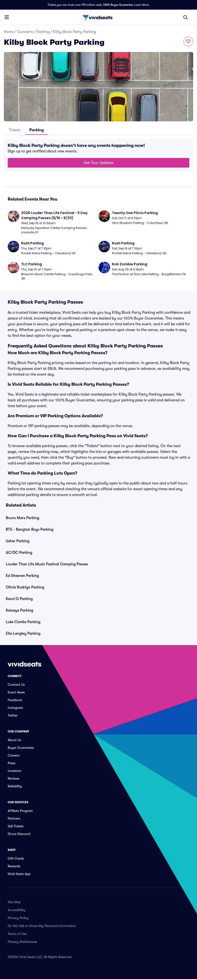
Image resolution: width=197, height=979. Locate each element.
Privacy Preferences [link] (22, 942)
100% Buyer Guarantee (118, 5)
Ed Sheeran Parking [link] (22, 576)
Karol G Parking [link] (19, 599)
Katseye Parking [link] (19, 610)
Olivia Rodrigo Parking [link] (25, 587)
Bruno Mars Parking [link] (22, 518)
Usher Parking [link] (17, 541)
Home (9, 32)
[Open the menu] (7, 17)
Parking (43, 32)
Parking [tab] (36, 130)
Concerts (25, 32)
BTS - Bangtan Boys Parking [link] (29, 529)
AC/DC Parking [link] (19, 552)
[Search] (185, 17)
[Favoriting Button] (188, 41)
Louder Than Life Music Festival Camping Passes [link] (47, 564)
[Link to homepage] (98, 17)
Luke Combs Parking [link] (23, 622)
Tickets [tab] (14, 130)
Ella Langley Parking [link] (23, 633)
